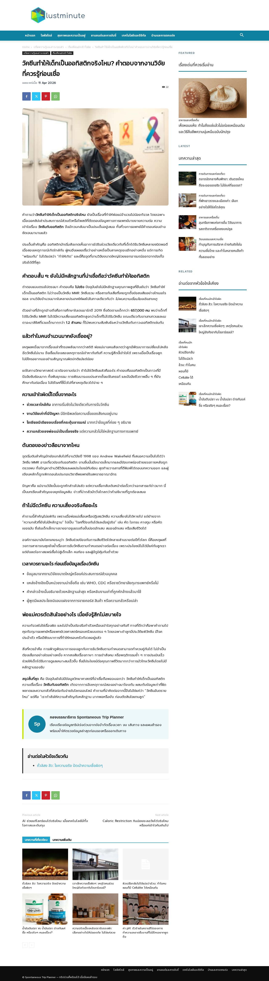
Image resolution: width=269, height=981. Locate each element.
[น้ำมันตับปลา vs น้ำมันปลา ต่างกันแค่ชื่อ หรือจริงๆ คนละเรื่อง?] (45, 909)
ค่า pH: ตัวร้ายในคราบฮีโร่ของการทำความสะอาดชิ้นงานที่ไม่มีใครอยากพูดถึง (145, 932)
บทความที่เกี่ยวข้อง (36, 840)
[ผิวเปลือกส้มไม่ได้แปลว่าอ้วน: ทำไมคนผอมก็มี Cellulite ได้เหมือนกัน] (146, 864)
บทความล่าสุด (239, 970)
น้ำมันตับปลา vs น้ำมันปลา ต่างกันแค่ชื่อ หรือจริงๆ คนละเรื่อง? (43, 930)
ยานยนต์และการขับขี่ (103, 35)
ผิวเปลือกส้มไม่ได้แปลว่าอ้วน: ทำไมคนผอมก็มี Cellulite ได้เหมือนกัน (144, 885)
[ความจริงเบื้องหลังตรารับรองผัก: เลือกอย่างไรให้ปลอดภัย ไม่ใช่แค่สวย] (95, 909)
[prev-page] (25, 945)
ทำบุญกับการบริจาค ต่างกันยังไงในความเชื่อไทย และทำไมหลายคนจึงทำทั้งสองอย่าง (221, 251)
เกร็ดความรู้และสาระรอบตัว (49, 47)
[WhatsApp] (55, 96)
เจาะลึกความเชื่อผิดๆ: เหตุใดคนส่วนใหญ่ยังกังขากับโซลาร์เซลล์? (93, 885)
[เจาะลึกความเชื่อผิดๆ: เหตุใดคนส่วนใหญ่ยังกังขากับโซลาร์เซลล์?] (95, 864)
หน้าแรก (30, 35)
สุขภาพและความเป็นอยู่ (71, 35)
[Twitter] (36, 96)
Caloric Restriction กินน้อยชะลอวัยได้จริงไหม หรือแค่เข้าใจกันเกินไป (136, 823)
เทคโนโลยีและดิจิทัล (134, 35)
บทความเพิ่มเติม (62, 840)
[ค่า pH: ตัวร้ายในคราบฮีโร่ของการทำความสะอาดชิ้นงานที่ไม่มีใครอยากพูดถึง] (146, 909)
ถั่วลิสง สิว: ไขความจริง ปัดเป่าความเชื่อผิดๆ (70, 766)
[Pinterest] (46, 96)
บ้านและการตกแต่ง (163, 35)
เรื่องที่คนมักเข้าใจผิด (79, 47)
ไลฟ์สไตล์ (46, 35)
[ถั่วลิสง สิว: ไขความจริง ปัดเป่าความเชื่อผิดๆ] (45, 864)
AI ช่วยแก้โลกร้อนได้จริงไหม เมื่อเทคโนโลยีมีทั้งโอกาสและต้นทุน (55, 823)
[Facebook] (26, 96)
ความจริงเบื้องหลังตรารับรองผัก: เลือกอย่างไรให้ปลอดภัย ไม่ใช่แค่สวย (94, 930)
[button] (242, 35)
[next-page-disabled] (31, 945)
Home (26, 47)
